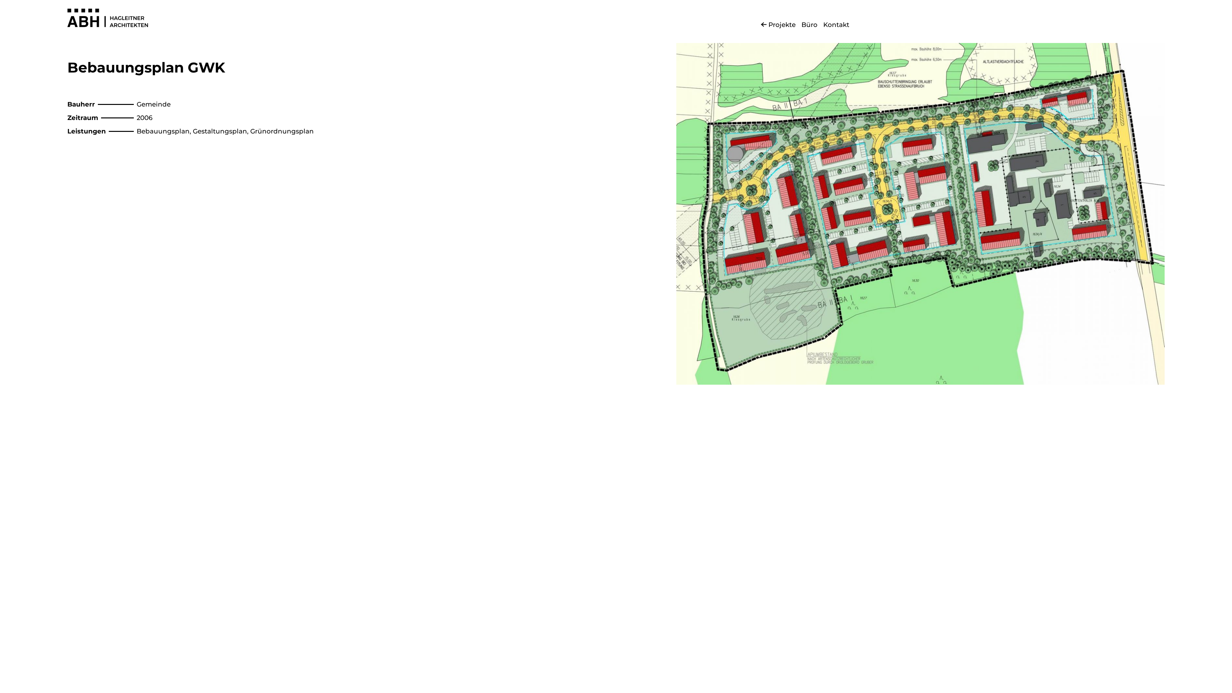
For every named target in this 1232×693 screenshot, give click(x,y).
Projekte (782, 25)
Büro (809, 25)
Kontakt (836, 25)
